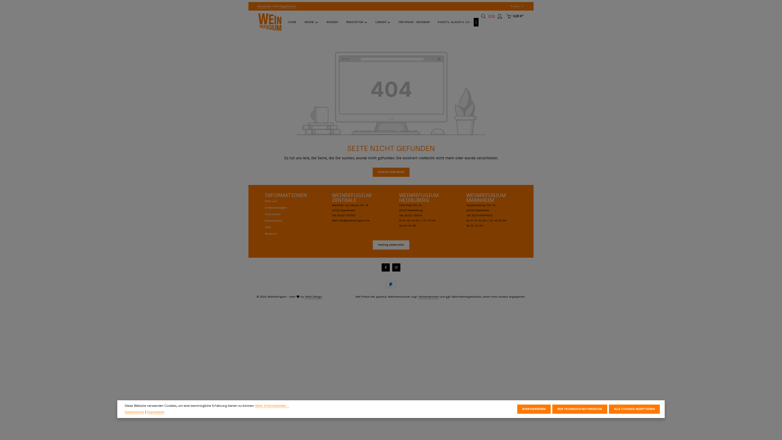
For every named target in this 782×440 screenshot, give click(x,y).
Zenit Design (313, 296)
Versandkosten (428, 296)
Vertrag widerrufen (391, 244)
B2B (491, 17)
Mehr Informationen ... (272, 405)
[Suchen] (483, 16)
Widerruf (271, 233)
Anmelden (264, 6)
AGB (268, 227)
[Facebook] (386, 267)
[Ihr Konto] (500, 16)
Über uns (271, 201)
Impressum (273, 214)
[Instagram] (396, 267)
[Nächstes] (476, 22)
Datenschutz (273, 220)
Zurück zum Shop (391, 172)
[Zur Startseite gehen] (270, 22)
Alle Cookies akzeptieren (634, 409)
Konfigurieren (534, 409)
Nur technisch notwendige (579, 409)
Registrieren (287, 6)
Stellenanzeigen (276, 207)
